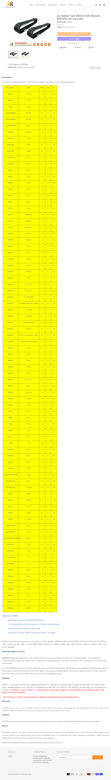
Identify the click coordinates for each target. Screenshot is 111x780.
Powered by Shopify (26, 774)
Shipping (59, 27)
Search (10, 756)
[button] (61, 22)
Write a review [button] (95, 68)
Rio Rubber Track (17, 774)
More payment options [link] (74, 43)
